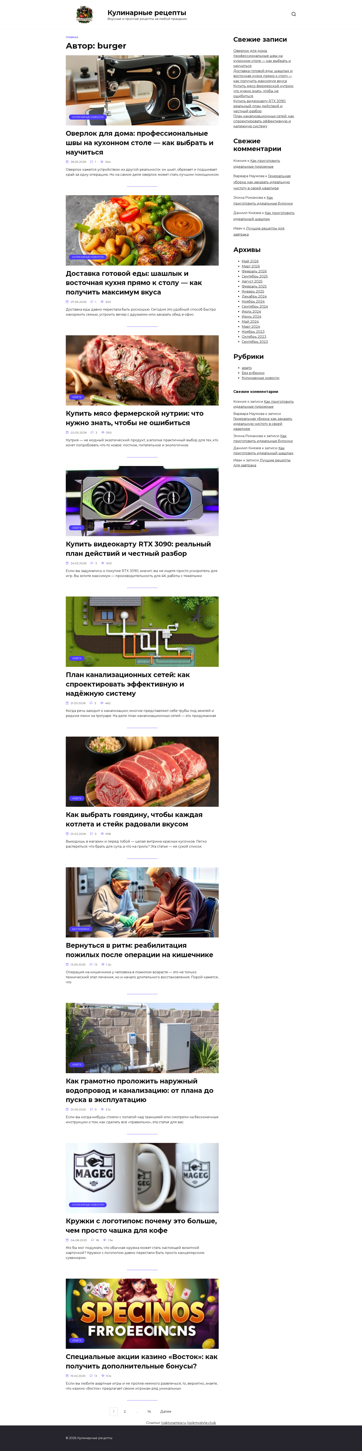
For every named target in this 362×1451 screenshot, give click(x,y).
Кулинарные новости (260, 378)
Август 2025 (252, 281)
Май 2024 (250, 322)
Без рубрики (253, 373)
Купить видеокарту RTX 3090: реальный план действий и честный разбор (138, 549)
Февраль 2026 (254, 271)
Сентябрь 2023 (255, 342)
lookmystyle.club (201, 1423)
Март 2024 (251, 327)
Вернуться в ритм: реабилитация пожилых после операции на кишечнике (139, 950)
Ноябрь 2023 (253, 332)
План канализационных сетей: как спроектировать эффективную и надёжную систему (128, 684)
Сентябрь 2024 (255, 307)
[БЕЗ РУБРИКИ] (142, 935)
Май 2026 (250, 261)
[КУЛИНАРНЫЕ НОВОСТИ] (142, 123)
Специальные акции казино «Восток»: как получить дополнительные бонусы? (142, 1361)
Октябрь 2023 (254, 337)
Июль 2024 (251, 312)
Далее (165, 1412)
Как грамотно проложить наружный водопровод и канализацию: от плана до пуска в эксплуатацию (139, 1090)
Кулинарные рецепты (146, 13)
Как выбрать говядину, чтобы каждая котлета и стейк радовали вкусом (134, 819)
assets (247, 368)
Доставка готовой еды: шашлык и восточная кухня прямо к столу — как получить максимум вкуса (134, 282)
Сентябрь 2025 (255, 276)
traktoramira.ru (173, 1423)
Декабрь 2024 (254, 296)
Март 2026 (251, 266)
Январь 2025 (253, 291)
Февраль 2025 (254, 286)
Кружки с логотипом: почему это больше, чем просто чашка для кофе (141, 1225)
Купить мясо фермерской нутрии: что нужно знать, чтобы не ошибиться (135, 418)
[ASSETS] (142, 403)
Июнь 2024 (251, 317)
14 (149, 1412)
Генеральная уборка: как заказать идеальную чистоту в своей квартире (262, 182)
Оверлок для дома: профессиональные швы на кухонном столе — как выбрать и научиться (139, 142)
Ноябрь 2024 (253, 301)
